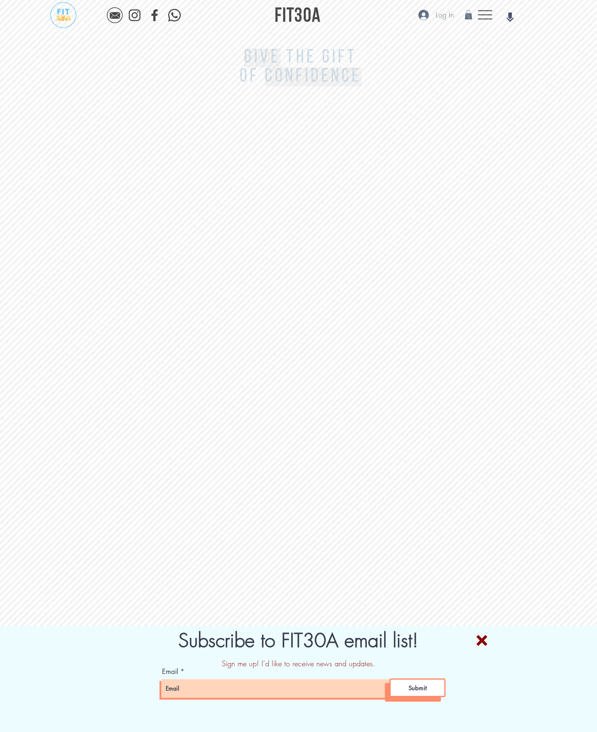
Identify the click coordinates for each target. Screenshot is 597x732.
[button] (481, 640)
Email (170, 671)
